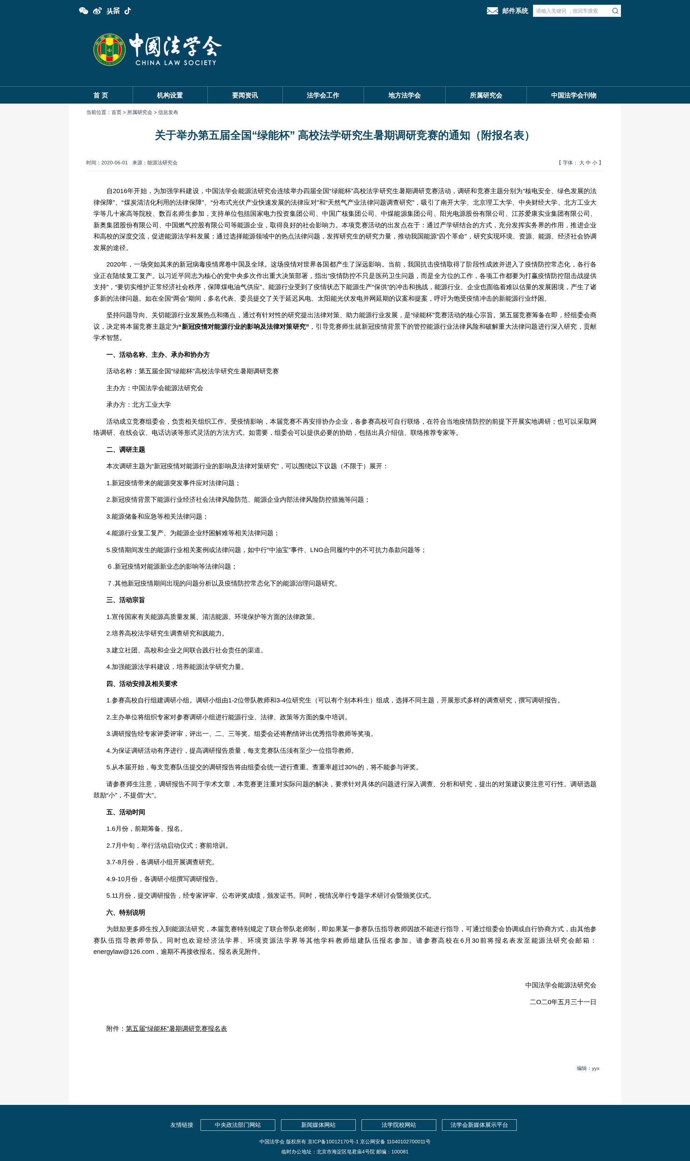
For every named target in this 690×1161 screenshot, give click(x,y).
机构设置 (170, 95)
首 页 (100, 95)
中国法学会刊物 (574, 95)
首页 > (119, 112)
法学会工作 (323, 95)
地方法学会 (404, 95)
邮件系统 (515, 10)
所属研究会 (486, 95)
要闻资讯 (245, 95)
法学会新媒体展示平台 (479, 1125)
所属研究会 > (142, 112)
